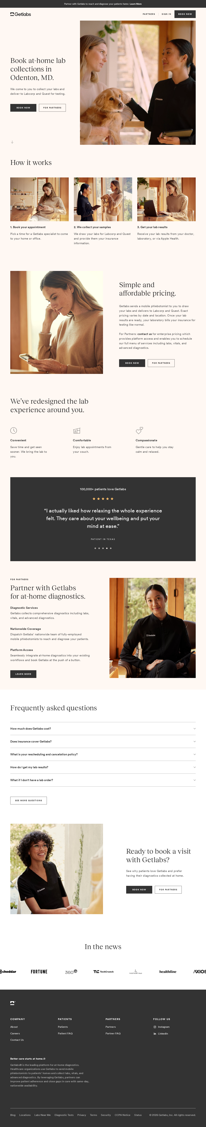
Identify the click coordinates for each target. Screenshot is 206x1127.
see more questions (28, 800)
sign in (166, 14)
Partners (111, 1026)
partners (149, 14)
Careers (15, 1033)
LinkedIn (163, 1033)
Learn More (136, 4)
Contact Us (17, 1039)
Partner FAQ (113, 1033)
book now (185, 14)
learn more (23, 674)
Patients (63, 1026)
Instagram (164, 1026)
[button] (16, 524)
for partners (52, 108)
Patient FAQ (65, 1033)
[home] (20, 14)
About (14, 1026)
